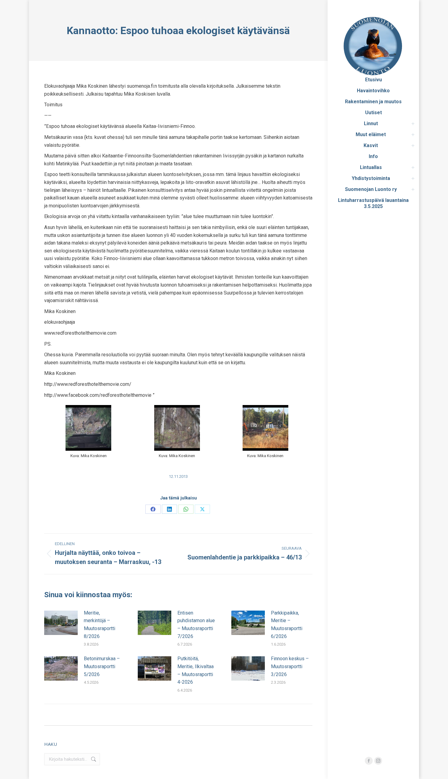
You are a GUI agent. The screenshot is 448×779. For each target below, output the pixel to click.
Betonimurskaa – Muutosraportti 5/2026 (102, 666)
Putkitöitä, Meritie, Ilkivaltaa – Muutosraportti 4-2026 (195, 670)
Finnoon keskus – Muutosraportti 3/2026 (290, 666)
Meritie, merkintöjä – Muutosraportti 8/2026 (99, 624)
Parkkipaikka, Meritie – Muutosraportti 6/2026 (286, 624)
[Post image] (61, 623)
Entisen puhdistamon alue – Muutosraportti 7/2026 (196, 624)
